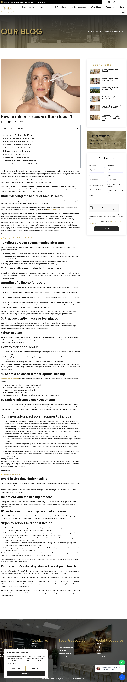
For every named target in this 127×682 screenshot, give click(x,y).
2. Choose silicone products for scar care (19, 141)
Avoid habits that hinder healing (16, 154)
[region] (26, 663)
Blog (123, 12)
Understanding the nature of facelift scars (19, 135)
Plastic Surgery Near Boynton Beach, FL (110, 79)
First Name (92, 166)
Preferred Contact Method (113, 185)
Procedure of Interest (96, 185)
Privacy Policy (114, 221)
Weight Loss (96, 7)
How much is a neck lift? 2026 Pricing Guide (111, 107)
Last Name (110, 166)
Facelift (3, 201)
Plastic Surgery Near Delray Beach (110, 70)
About (31, 7)
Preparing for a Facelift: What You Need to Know (18, 238)
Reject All (35, 668)
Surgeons (43, 7)
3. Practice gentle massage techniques (18, 144)
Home (24, 7)
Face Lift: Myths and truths (11, 474)
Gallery (122, 7)
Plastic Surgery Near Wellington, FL (110, 88)
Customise (16, 668)
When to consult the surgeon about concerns (20, 160)
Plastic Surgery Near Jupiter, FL (110, 98)
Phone (91, 175)
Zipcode (91, 195)
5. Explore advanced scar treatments (17, 151)
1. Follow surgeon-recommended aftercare (19, 138)
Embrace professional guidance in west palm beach (22, 164)
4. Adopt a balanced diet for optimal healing (19, 148)
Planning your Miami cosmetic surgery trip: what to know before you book (112, 117)
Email (109, 175)
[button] (77, 128)
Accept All (26, 674)
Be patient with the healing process (17, 157)
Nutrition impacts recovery (10, 378)
